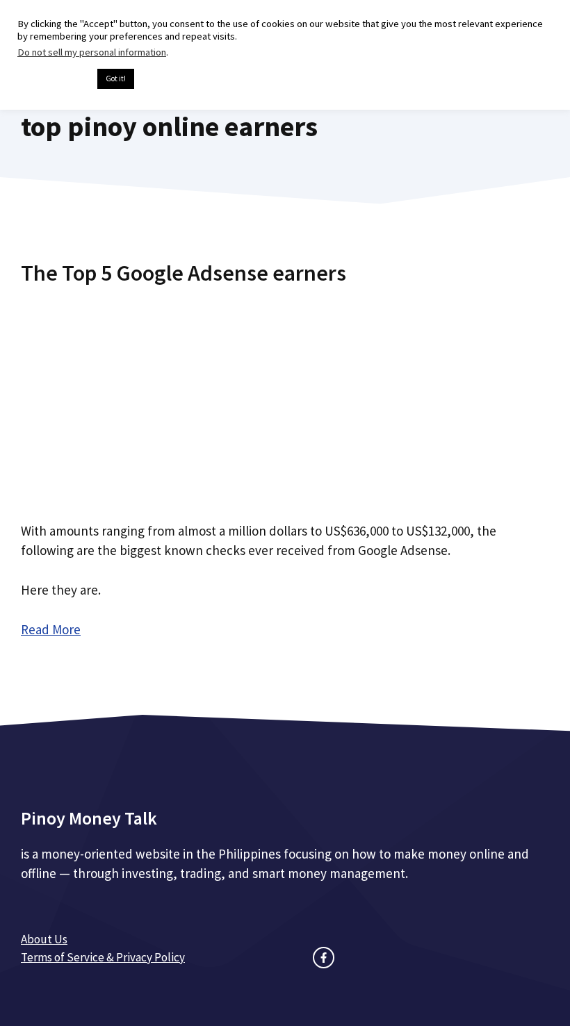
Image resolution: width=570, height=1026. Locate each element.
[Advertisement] (285, 398)
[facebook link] (323, 957)
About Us (44, 939)
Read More (51, 629)
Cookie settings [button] (54, 79)
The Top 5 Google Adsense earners (183, 273)
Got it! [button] (116, 78)
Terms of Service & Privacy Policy (103, 957)
